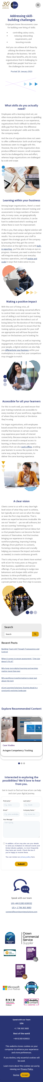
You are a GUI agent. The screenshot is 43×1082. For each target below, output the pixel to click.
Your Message (7, 820)
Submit (21, 864)
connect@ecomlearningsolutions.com (21, 911)
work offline (26, 446)
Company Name (28, 810)
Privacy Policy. (27, 1069)
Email (5, 810)
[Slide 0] (19, 763)
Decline (16, 1075)
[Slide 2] (24, 763)
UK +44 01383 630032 (21, 903)
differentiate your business (17, 350)
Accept (25, 1075)
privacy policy (26, 857)
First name (6, 801)
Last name (26, 801)
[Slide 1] (21, 763)
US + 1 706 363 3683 (21, 907)
